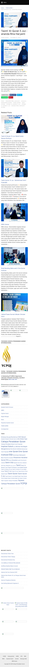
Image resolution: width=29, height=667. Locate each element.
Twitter (20, 94)
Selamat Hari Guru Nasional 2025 (9, 572)
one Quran (13, 451)
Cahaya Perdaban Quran (8, 444)
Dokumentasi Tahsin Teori (7, 553)
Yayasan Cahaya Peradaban (11, 480)
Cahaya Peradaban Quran (13, 441)
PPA (7, 460)
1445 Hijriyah (22, 437)
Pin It (11, 97)
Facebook (13, 94)
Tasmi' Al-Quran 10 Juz (6, 469)
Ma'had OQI (19, 446)
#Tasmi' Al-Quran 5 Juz (13, 104)
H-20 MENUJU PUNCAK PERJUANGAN (10, 563)
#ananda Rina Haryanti (13, 101)
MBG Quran (14, 661)
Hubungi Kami (11, 656)
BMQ (3, 658)
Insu (14, 446)
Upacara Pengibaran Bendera (8, 580)
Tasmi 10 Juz (15, 471)
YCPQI (23, 483)
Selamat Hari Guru (18, 462)
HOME (4, 656)
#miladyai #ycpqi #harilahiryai (9, 437)
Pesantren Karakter (8, 457)
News (2, 419)
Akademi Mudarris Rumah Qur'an (9, 439)
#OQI (23, 102)
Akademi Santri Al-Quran (7, 407)
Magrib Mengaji (5, 416)
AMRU (2, 410)
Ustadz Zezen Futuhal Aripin (10, 478)
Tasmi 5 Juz (8, 471)
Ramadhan (15, 460)
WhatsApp (5, 97)
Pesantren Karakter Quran (7, 422)
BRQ (25, 656)
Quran (10, 460)
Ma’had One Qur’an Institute (13, 449)
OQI (10, 454)
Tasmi (18, 465)
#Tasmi (3, 104)
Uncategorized (4, 429)
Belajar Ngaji (23, 439)
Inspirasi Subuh (5, 413)
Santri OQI (9, 462)
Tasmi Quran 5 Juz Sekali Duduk (13, 476)
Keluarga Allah (23, 658)
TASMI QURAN (9, 8)
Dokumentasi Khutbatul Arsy (8, 559)
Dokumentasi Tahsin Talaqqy (8, 556)
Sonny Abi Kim (13, 465)
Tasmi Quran (12, 474)
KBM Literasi (5, 224)
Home (2, 8)
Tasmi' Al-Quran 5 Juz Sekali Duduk (17, 467)
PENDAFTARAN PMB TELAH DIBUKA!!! (10, 569)
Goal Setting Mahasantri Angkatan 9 (10, 583)
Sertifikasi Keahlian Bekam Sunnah (9, 566)
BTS (21, 656)
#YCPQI (3, 107)
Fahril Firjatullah (18, 444)
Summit (17, 658)
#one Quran (17, 102)
